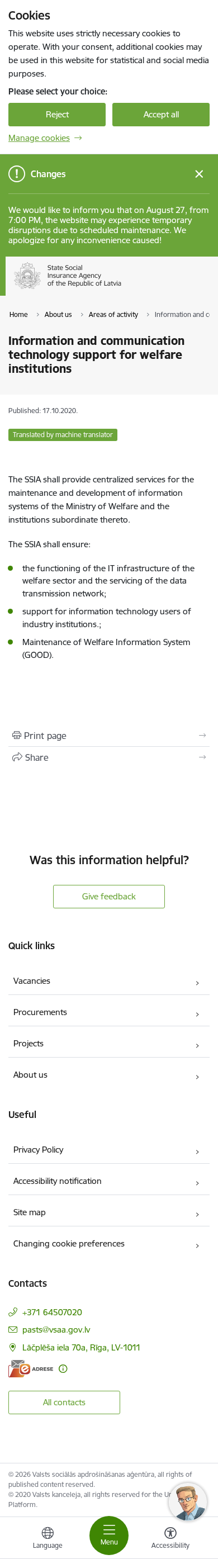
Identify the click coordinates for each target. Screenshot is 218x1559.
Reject (57, 114)
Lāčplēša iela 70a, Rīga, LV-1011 (81, 1347)
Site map (29, 1212)
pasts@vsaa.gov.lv (56, 1329)
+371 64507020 (52, 1312)
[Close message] (199, 174)
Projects (28, 1043)
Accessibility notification (57, 1181)
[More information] (63, 1368)
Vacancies (31, 980)
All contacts (64, 1402)
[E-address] (30, 1368)
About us (30, 1074)
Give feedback (109, 896)
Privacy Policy (38, 1149)
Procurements (40, 1012)
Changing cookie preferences (69, 1243)
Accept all (161, 114)
